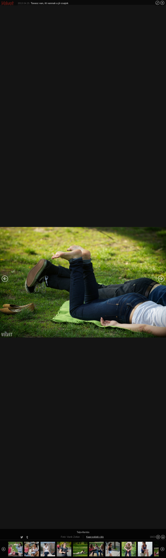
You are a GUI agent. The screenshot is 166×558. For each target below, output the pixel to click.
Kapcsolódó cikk (95, 536)
